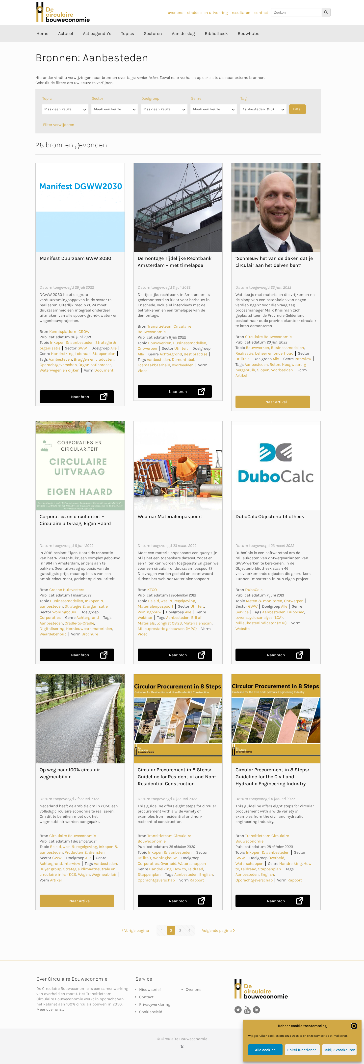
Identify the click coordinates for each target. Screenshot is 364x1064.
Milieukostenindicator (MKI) (261, 623)
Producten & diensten (85, 852)
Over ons (193, 989)
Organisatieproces (94, 364)
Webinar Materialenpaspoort (170, 516)
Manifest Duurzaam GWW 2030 (75, 258)
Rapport (197, 880)
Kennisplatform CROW (69, 331)
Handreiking (62, 353)
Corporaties (50, 617)
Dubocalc (295, 612)
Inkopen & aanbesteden (72, 342)
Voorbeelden (183, 365)
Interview (303, 358)
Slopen (263, 370)
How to (179, 869)
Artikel (241, 375)
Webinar (145, 617)
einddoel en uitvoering (207, 12)
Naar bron (80, 396)
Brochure (89, 634)
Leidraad (83, 353)
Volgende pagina (217, 930)
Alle (113, 348)
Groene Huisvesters (66, 589)
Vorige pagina (136, 930)
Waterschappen (192, 863)
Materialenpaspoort (155, 606)
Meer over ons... (50, 1009)
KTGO (152, 589)
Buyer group (50, 869)
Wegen (84, 874)
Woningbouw (64, 612)
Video (143, 370)
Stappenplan (103, 353)
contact (261, 12)
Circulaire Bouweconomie (268, 336)
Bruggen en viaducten (94, 359)
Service (242, 612)
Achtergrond (171, 354)
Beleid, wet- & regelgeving (171, 600)
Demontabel (183, 359)
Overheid (168, 863)
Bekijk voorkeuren (339, 1050)
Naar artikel (276, 402)
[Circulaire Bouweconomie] (63, 20)
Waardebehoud (53, 634)
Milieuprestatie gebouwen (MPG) (167, 628)
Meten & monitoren (264, 600)
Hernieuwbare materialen (89, 628)
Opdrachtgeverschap (58, 364)
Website (242, 628)
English (206, 874)
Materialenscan (197, 623)
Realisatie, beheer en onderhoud (264, 353)
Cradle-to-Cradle (79, 623)
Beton (275, 364)
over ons (175, 12)
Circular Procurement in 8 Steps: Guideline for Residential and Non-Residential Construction (177, 776)
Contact (146, 997)
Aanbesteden (60, 359)
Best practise (195, 354)
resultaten (241, 12)
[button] (354, 1026)
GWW (82, 348)
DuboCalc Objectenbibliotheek (269, 516)
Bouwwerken (159, 343)
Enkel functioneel (302, 1050)
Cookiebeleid (150, 1011)
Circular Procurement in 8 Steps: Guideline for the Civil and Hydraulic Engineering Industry (272, 776)
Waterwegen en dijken (59, 370)
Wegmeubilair (104, 874)
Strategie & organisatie (86, 606)
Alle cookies (265, 1050)
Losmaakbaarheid (154, 365)
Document (103, 370)
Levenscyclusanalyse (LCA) (259, 617)
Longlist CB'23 (169, 623)
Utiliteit (181, 348)
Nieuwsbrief (150, 989)
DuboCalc (253, 589)
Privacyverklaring (154, 1004)
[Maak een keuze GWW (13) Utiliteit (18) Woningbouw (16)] (114, 112)
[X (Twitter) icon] (182, 1046)
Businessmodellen (189, 343)
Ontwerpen (147, 348)
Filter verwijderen (58, 124)
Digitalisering (52, 628)
